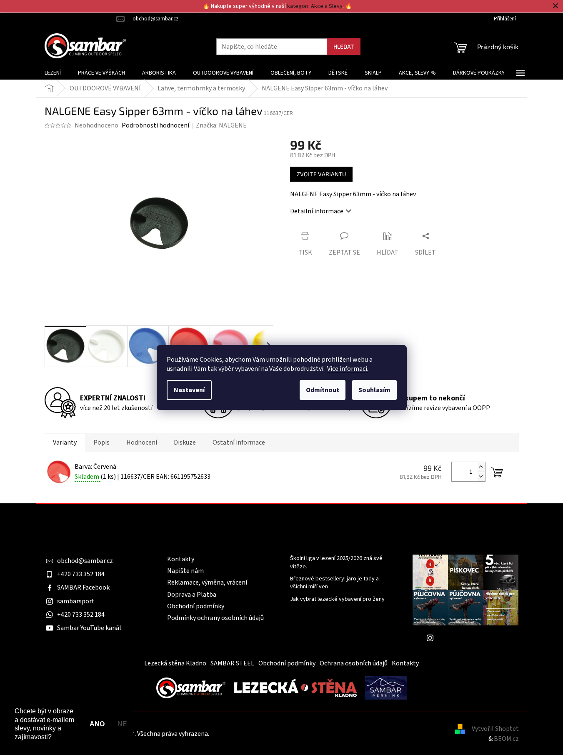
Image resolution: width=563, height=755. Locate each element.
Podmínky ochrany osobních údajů (215, 617)
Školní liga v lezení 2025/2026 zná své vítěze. (336, 562)
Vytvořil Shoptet (495, 728)
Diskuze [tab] (185, 442)
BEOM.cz (506, 738)
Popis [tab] (101, 442)
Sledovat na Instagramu (472, 637)
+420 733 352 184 (81, 574)
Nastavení (189, 390)
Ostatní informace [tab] (239, 442)
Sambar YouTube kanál (89, 627)
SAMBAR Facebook (83, 587)
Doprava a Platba (191, 594)
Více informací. (347, 368)
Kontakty (180, 559)
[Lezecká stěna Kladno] (295, 687)
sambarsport (76, 601)
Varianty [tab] (65, 442)
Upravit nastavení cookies (247, 733)
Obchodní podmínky (195, 606)
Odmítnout (322, 390)
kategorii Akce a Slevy (315, 6)
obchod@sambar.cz (85, 560)
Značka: (221, 125)
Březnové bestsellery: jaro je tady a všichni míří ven (334, 583)
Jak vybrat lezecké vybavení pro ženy (337, 599)
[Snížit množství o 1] (481, 476)
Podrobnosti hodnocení (155, 125)
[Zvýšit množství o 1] (481, 467)
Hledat (343, 46)
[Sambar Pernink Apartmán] (386, 687)
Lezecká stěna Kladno (175, 663)
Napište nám (185, 570)
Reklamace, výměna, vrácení (207, 582)
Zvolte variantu (321, 174)
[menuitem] (52, 73)
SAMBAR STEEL (232, 663)
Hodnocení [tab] (141, 442)
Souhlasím (374, 390)
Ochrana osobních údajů (354, 663)
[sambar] (190, 687)
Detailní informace (316, 211)
